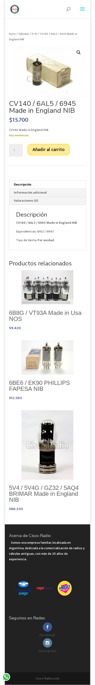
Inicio (12, 33)
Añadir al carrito (49, 150)
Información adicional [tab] (30, 192)
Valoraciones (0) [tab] (26, 200)
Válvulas (23, 33)
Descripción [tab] (22, 184)
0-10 (34, 33)
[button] (78, 52)
